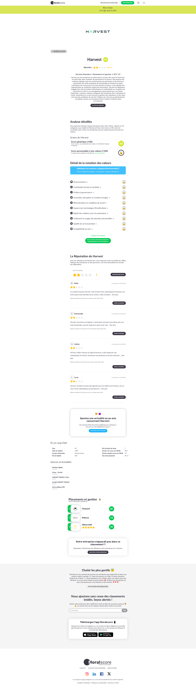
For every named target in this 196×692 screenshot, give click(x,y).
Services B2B (112, 668)
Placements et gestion (102, 74)
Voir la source (119, 303)
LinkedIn (94, 674)
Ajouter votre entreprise (98, 552)
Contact (83, 668)
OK (124, 610)
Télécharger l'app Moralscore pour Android (105, 634)
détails (109, 67)
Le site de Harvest (98, 105)
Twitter (109, 674)
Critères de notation (98, 235)
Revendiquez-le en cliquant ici (98, 240)
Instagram (87, 674)
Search (138, 2)
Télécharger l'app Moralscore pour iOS (90, 634)
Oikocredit (87, 525)
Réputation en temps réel (109, 2)
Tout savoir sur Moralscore (98, 586)
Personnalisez (128, 2)
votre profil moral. (99, 153)
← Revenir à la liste (58, 51)
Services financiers (83, 74)
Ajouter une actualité (98, 430)
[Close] (125, 621)
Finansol (86, 509)
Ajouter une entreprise (96, 668)
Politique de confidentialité (99, 683)
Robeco (85, 518)
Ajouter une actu (118, 274)
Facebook (101, 674)
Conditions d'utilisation (83, 683)
